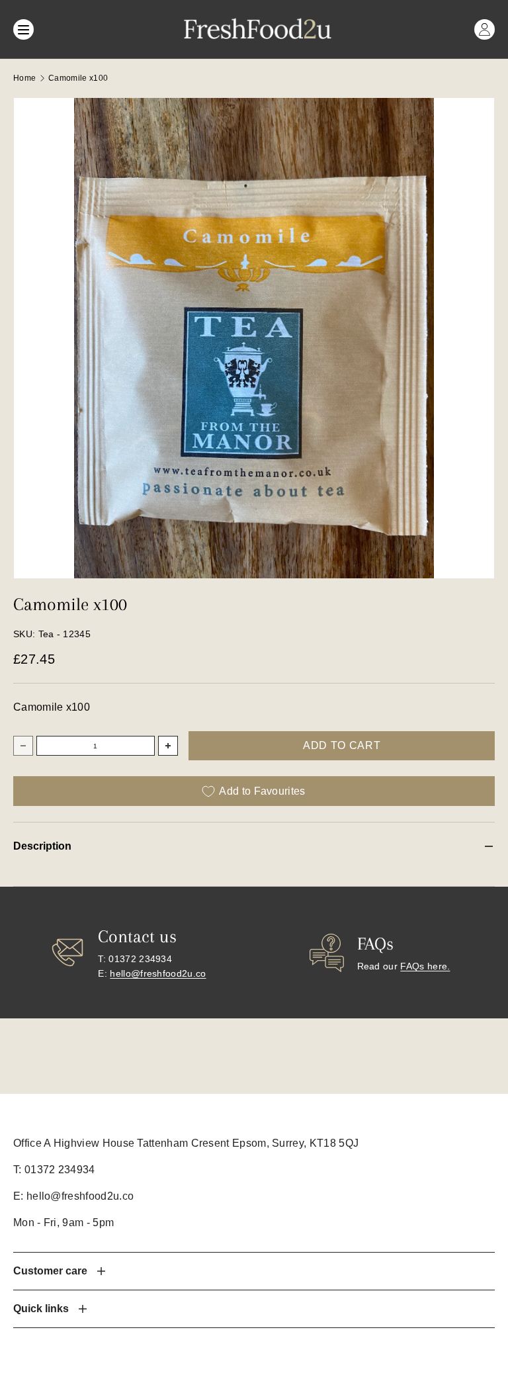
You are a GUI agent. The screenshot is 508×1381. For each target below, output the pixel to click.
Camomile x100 (78, 78)
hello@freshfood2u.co (158, 973)
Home (24, 78)
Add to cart (341, 745)
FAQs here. (425, 966)
